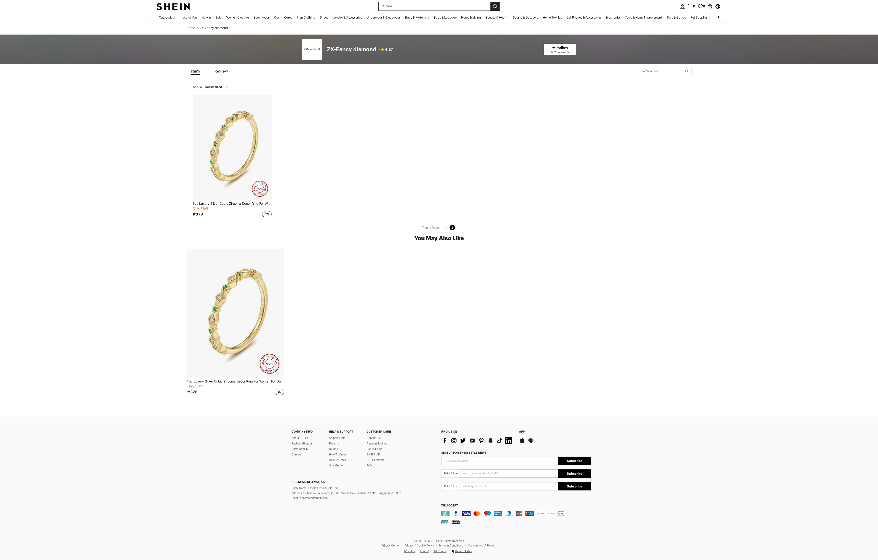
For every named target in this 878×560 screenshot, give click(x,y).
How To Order (337, 454)
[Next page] (457, 227)
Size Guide (336, 465)
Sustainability (300, 449)
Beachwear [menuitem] (261, 17)
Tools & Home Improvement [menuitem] (643, 17)
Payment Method (377, 443)
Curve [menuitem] (288, 17)
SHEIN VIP (373, 454)
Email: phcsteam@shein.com (310, 498)
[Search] (495, 6)
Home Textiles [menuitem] (552, 17)
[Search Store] (687, 71)
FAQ (369, 465)
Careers (297, 454)
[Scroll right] (718, 17)
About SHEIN (300, 438)
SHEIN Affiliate (376, 460)
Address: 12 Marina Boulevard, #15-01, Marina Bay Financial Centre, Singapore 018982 (346, 493)
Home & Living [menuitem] (471, 17)
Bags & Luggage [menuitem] (445, 17)
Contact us (373, 438)
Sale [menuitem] (219, 17)
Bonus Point (374, 449)
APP (522, 431)
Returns (334, 443)
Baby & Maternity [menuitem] (417, 17)
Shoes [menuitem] (324, 17)
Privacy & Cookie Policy (419, 545)
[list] (477, 440)
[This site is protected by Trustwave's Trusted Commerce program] (444, 522)
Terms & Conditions (451, 545)
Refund (333, 449)
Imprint (424, 551)
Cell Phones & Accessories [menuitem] (583, 17)
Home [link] (190, 28)
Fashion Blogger (302, 443)
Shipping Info (337, 438)
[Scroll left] (713, 17)
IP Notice (409, 551)
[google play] (531, 442)
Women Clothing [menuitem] (237, 17)
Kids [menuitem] (277, 17)
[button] (710, 6)
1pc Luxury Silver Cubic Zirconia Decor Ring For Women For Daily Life (232, 203)
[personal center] (682, 6)
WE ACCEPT (449, 505)
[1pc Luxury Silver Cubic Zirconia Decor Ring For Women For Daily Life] (232, 147)
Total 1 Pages (431, 227)
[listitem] (232, 157)
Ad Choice (440, 551)
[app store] (522, 442)
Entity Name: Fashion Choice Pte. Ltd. (315, 488)
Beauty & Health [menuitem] (496, 17)
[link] (691, 6)
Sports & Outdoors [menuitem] (525, 17)
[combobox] (211, 87)
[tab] (195, 71)
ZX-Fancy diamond (351, 49)
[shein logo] (173, 6)
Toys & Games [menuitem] (676, 17)
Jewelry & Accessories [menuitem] (347, 17)
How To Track (337, 460)
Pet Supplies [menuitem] (699, 17)
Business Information (308, 482)
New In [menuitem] (206, 17)
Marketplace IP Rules (481, 545)
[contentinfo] (516, 513)
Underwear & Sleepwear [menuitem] (383, 17)
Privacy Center (390, 545)
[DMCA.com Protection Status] (456, 522)
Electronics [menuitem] (613, 17)
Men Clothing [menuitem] (306, 17)
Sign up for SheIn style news (463, 452)
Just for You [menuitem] (189, 17)
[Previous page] (447, 227)
